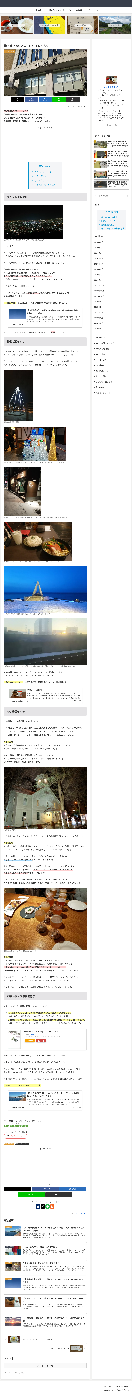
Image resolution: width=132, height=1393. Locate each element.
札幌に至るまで (41, 176)
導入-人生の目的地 (43, 172)
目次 (41, 166)
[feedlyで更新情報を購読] (47, 1206)
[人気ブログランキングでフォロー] (16, 1125)
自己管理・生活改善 (22, 1144)
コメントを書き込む (45, 1365)
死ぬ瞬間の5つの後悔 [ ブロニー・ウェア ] (41, 1032)
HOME (104, 1386)
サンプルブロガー (111, 87)
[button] (73, 99)
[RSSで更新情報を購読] (52, 1206)
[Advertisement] (45, 143)
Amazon (30, 1041)
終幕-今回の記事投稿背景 (46, 184)
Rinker (33, 1034)
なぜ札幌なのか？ (42, 180)
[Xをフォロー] (43, 1206)
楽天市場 (41, 1041)
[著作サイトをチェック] (38, 1206)
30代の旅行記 (10, 1144)
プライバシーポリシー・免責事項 (119, 1386)
